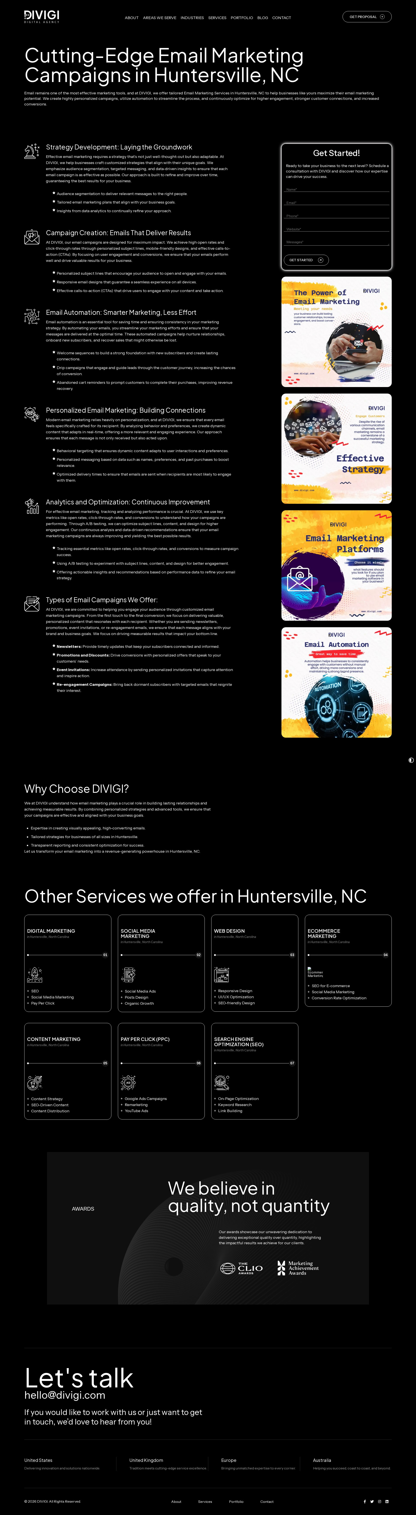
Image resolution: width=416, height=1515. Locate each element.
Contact (281, 17)
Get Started (301, 260)
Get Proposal (363, 17)
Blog (262, 17)
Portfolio (242, 17)
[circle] (365, 1501)
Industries (192, 17)
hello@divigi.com (65, 1395)
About (132, 17)
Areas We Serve (159, 17)
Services (217, 17)
